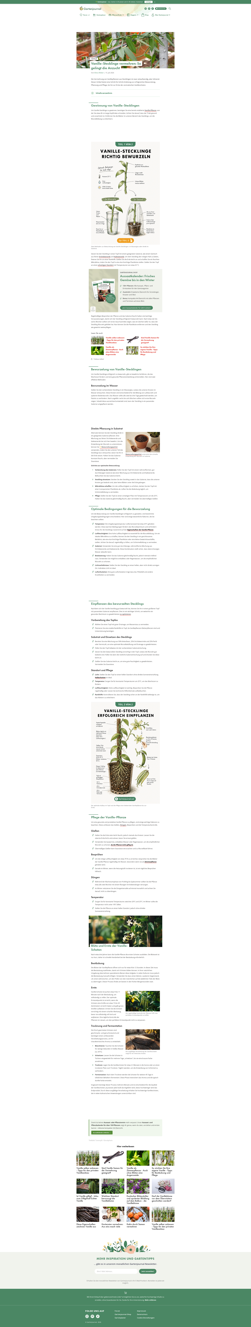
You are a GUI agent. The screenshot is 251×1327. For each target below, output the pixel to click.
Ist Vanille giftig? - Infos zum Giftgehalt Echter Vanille (87, 1198)
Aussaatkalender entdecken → (102, 1132)
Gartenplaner (101, 15)
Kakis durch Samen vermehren (136, 1225)
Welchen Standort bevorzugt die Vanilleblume (110, 1198)
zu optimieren (125, 614)
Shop (147, 15)
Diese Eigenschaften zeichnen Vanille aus (86, 1225)
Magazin (133, 15)
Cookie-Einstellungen (146, 1318)
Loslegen (148, 2)
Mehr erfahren (150, 1300)
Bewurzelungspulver (134, 454)
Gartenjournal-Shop (123, 1314)
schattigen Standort (106, 265)
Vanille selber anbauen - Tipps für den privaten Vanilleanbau (115, 340)
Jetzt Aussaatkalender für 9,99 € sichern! (136, 308)
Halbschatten (100, 677)
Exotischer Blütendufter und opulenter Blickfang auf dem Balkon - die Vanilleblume (138, 1200)
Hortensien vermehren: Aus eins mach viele (112, 1225)
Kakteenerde (119, 257)
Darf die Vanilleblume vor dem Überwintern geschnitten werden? (162, 1198)
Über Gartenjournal (161, 15)
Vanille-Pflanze (150, 110)
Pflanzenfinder (117, 15)
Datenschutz (142, 1314)
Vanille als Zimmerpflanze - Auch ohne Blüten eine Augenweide (137, 1171)
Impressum (141, 1311)
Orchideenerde (104, 257)
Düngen (123, 825)
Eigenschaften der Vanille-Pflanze (140, 530)
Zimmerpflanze (150, 862)
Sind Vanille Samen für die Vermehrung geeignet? (150, 340)
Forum (85, 15)
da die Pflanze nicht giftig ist (122, 845)
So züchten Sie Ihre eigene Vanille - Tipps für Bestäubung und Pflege (162, 1171)
